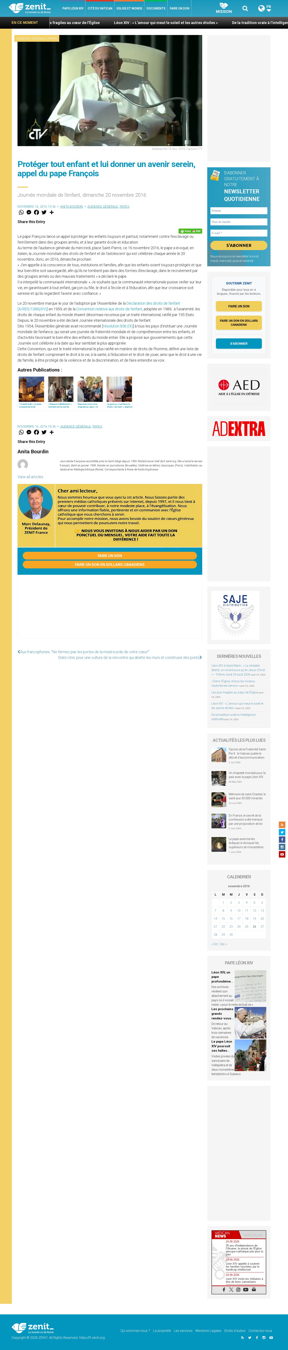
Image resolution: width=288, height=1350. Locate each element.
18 (246, 918)
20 (262, 918)
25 (246, 926)
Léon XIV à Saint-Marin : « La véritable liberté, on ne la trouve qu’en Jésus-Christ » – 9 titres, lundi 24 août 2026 (238, 670)
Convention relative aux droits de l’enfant (109, 309)
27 (262, 926)
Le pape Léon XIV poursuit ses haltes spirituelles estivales (221, 1051)
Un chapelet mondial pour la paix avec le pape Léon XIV (247, 775)
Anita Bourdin (71, 206)
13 (262, 910)
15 (223, 918)
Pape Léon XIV (72, 8)
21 (215, 926)
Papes (52, 38)
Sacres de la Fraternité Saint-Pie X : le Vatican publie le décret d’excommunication (247, 753)
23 (231, 926)
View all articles (30, 477)
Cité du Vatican (100, 8)
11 (246, 910)
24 (239, 926)
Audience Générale (31, 38)
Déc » (223, 944)
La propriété (162, 1331)
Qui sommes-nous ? (135, 1331)
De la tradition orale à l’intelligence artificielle (216, 22)
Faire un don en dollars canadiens (110, 564)
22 (223, 926)
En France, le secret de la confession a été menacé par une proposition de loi (245, 819)
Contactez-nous (260, 1331)
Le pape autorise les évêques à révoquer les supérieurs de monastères (246, 843)
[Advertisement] (110, 610)
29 (223, 934)
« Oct (214, 944)
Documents (156, 8)
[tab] (225, 1234)
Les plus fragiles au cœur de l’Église (234, 692)
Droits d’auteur (235, 1331)
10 (239, 910)
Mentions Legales (208, 1331)
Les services (183, 1331)
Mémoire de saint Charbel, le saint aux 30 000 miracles (247, 796)
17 (239, 918)
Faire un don (179, 8)
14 (215, 918)
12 (254, 910)
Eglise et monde (129, 8)
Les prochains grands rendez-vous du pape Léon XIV (222, 1018)
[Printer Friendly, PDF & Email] (190, 231)
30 (231, 934)
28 (215, 934)
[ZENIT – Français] (34, 8)
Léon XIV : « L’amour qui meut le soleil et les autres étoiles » (110, 22)
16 (231, 918)
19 (254, 918)
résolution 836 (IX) (118, 326)
